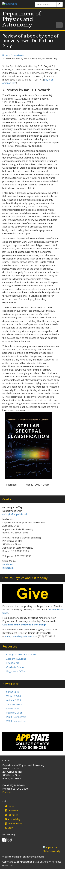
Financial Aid (12, 662)
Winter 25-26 (13, 696)
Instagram (8, 567)
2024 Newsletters (16, 716)
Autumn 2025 (13, 700)
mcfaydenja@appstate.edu (19, 636)
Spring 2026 (12, 691)
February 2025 (14, 712)
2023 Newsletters (16, 720)
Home (5, 55)
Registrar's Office (16, 671)
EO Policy (12, 814)
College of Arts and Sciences (21, 654)
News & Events (17, 55)
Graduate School (15, 667)
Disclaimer (13, 810)
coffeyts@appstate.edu (15, 514)
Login (10, 827)
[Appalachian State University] (16, 4)
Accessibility (14, 819)
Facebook (7, 564)
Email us (6, 792)
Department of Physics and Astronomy (21, 19)
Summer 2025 (14, 704)
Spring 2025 (12, 708)
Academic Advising (16, 658)
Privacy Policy (14, 823)
